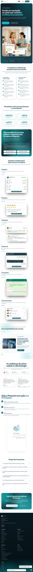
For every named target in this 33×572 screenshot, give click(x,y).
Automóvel (19, 532)
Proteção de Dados (20, 550)
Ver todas (3, 331)
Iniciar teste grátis (23, 505)
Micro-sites (3, 537)
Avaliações (2, 532)
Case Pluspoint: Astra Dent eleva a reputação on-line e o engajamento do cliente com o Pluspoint (23, 341)
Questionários (3, 538)
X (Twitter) (2, 566)
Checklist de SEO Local (4, 555)
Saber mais (3, 201)
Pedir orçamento (3, 549)
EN (17, 1)
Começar (27, 1)
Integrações (3, 551)
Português (3, 525)
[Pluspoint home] (3, 1)
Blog (2, 550)
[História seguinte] (31, 355)
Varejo (18, 534)
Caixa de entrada (3, 534)
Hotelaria (18, 537)
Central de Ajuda (3, 558)
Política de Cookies (20, 549)
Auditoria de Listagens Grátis (5, 554)
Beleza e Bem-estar (20, 538)
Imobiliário (18, 533)
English (2, 524)
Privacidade (19, 546)
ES (20, 1)
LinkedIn (2, 567)
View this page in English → (12, 570)
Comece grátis (5, 22)
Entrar (23, 1)
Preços (2, 546)
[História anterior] (28, 355)
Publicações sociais (4, 533)
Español (2, 526)
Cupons (2, 541)
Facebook (2, 563)
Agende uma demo (14, 22)
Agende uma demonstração (12, 505)
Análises (2, 542)
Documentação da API (4, 559)
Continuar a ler (21, 350)
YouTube (2, 568)
